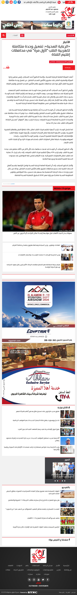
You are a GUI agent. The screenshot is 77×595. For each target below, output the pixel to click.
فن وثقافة (67, 570)
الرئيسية (70, 35)
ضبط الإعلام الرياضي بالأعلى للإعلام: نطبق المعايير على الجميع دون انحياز (38, 2)
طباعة (4, 68)
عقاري (38, 574)
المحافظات (36, 565)
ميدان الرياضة (48, 565)
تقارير (59, 570)
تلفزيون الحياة (19, 570)
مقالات (8, 570)
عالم (27, 565)
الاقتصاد (10, 565)
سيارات (30, 574)
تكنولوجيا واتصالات (33, 570)
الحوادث (19, 565)
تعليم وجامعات (48, 570)
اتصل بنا (67, 592)
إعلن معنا (61, 592)
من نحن (73, 592)
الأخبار (58, 565)
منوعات (46, 574)
